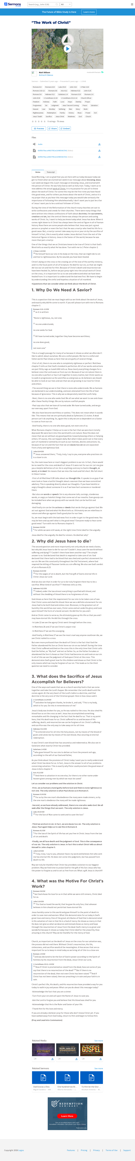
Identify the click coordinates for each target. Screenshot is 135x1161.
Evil (95, 113)
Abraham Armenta (88, 1089)
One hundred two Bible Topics (70, 1086)
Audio (40, 144)
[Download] (52, 1059)
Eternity (78, 102)
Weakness (71, 116)
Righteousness (38, 113)
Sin (46, 105)
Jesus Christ (60, 116)
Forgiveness (37, 105)
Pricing (84, 1150)
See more (99, 1040)
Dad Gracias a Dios (41, 1086)
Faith (55, 102)
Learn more (89, 11)
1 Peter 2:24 (85, 87)
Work (85, 109)
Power (88, 113)
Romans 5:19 (76, 94)
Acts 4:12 (64, 91)
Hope (70, 102)
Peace (85, 105)
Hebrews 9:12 (49, 94)
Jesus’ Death (37, 116)
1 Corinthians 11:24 (50, 98)
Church (88, 116)
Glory (78, 109)
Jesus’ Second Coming (70, 105)
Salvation (94, 105)
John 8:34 (36, 98)
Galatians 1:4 (63, 94)
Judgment (55, 105)
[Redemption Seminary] (67, 1113)
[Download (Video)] (100, 150)
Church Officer (86, 98)
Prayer (87, 102)
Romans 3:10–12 (39, 91)
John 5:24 (87, 91)
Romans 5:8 (53, 91)
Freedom (36, 102)
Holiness (46, 102)
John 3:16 (73, 87)
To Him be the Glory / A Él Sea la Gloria (98, 1086)
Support (127, 1150)
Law (43, 109)
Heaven (35, 109)
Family (62, 113)
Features (71, 1150)
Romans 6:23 (50, 87)
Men (70, 109)
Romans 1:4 (89, 94)
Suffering (62, 109)
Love (62, 102)
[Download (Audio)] (100, 144)
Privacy (96, 1150)
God (80, 116)
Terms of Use (111, 1150)
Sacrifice (49, 116)
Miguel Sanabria (39, 1089)
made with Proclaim (94, 72)
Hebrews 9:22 (75, 91)
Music (80, 113)
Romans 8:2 (37, 87)
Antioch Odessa (46, 75)
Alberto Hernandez (64, 1089)
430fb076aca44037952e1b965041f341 (55, 150)
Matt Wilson (44, 72)
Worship (52, 109)
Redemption (51, 113)
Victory (71, 113)
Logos (21, 1150)
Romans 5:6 (37, 94)
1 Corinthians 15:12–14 (69, 98)
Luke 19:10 (62, 87)
